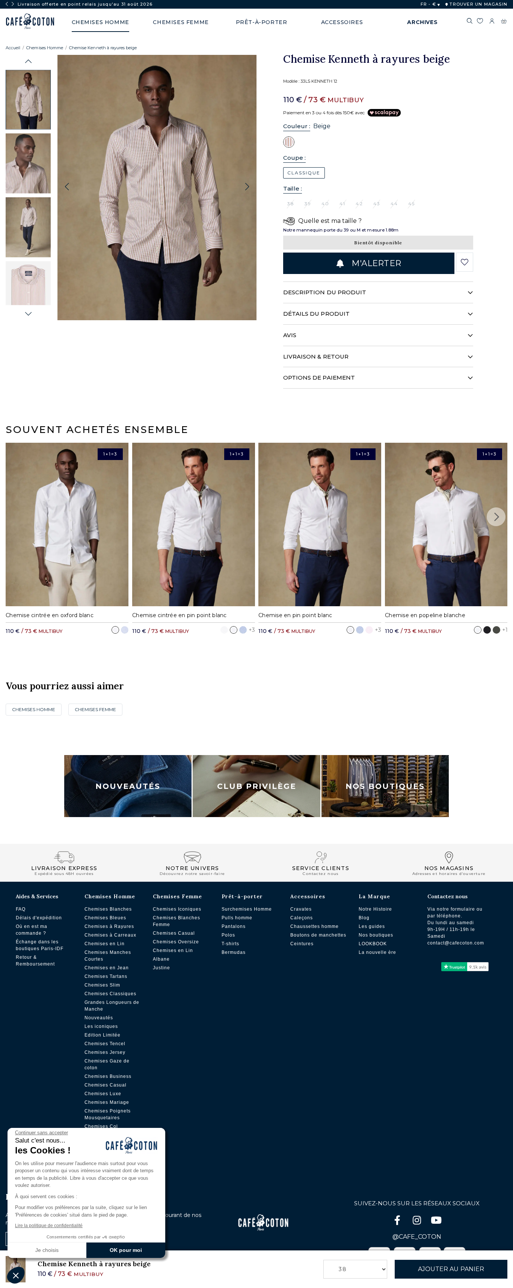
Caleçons (301, 917)
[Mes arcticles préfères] (480, 22)
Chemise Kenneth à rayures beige (103, 47)
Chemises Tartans (105, 976)
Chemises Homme (44, 47)
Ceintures (302, 943)
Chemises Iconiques (177, 909)
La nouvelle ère (377, 952)
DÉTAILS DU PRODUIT (316, 313)
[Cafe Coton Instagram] (417, 1221)
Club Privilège (256, 786)
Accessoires (307, 896)
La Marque (374, 896)
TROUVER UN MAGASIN (477, 4)
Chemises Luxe (102, 1093)
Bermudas (234, 952)
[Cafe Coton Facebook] (398, 1221)
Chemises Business (107, 1076)
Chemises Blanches (108, 909)
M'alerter (375, 263)
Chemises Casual (105, 1085)
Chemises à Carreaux (110, 935)
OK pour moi (126, 1250)
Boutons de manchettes (318, 935)
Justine (161, 967)
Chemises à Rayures (109, 926)
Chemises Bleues (105, 917)
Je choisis (47, 1250)
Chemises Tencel (104, 1043)
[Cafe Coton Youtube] (436, 1221)
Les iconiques (101, 1026)
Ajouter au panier (451, 1269)
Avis (289, 335)
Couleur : (297, 126)
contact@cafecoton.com (455, 943)
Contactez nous (447, 896)
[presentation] (7, 4)
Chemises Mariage (106, 1102)
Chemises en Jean (106, 967)
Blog (364, 917)
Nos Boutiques (385, 786)
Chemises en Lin (104, 943)
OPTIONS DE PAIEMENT (319, 377)
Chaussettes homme (314, 926)
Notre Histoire (375, 909)
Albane (161, 959)
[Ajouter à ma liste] (464, 262)
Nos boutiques (376, 935)
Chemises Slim (102, 985)
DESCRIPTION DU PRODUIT (325, 292)
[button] (28, 61)
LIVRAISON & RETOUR (316, 356)
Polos (228, 935)
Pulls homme (237, 917)
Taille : (292, 188)
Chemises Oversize (176, 941)
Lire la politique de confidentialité (49, 1225)
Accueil (13, 47)
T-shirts (230, 943)
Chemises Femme (95, 709)
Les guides (372, 926)
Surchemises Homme (247, 909)
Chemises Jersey (104, 1052)
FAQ (21, 909)
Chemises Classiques (110, 993)
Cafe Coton (30, 21)
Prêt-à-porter (242, 896)
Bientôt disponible (378, 242)
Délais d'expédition (39, 917)
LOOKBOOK (373, 943)
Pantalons (234, 926)
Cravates (301, 909)
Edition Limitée (102, 1035)
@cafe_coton (416, 1236)
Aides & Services (37, 896)
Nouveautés (127, 786)
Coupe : (294, 157)
